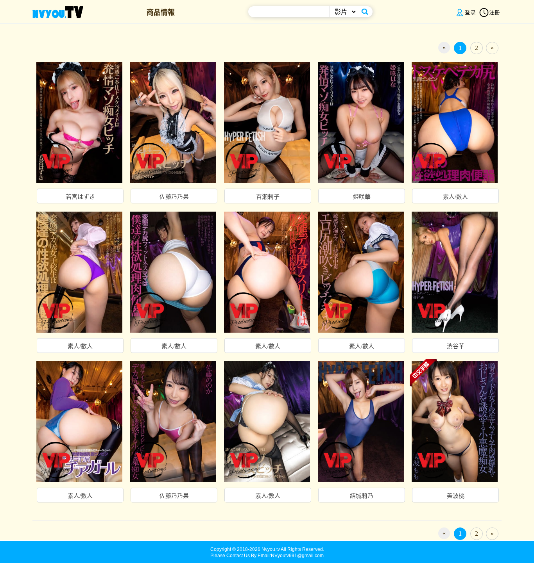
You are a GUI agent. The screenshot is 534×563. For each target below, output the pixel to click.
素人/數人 (455, 197)
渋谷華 (455, 346)
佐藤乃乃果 (174, 197)
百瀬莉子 (268, 197)
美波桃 (455, 496)
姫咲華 (362, 197)
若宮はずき (80, 197)
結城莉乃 (361, 496)
